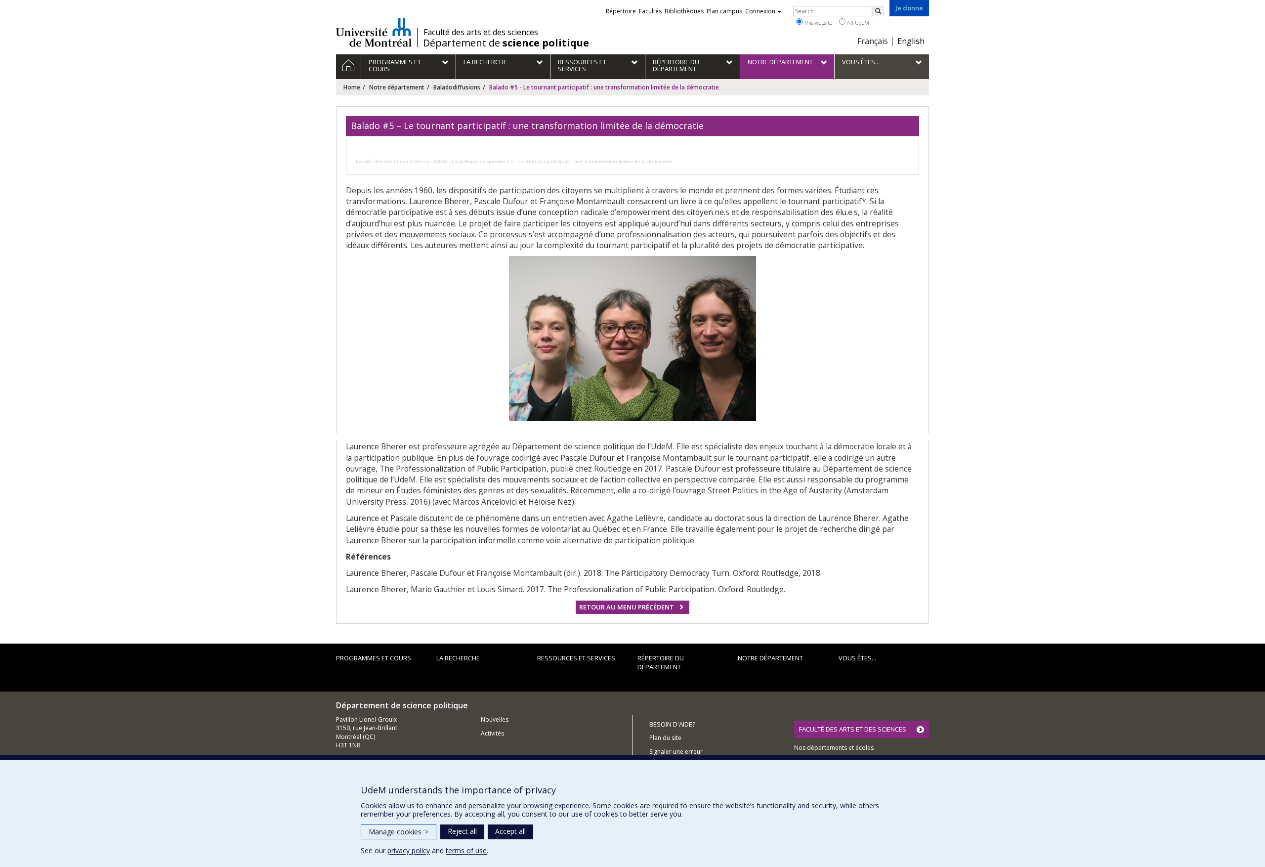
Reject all (462, 831)
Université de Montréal (374, 32)
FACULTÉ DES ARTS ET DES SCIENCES (852, 729)
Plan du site (665, 738)
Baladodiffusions (456, 87)
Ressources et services (576, 657)
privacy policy (408, 850)
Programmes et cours (373, 657)
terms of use (466, 850)
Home (351, 87)
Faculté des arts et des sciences (480, 32)
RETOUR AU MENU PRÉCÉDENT (626, 607)
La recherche (458, 657)
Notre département (396, 87)
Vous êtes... (857, 657)
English (911, 41)
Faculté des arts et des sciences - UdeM (401, 161)
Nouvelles (494, 719)
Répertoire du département (660, 662)
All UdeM (857, 22)
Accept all (510, 831)
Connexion (760, 11)
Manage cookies (398, 831)
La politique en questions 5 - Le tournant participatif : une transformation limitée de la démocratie (562, 161)
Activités (492, 733)
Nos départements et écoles (834, 747)
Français (872, 41)
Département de (506, 43)
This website (817, 22)
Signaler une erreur (676, 751)
